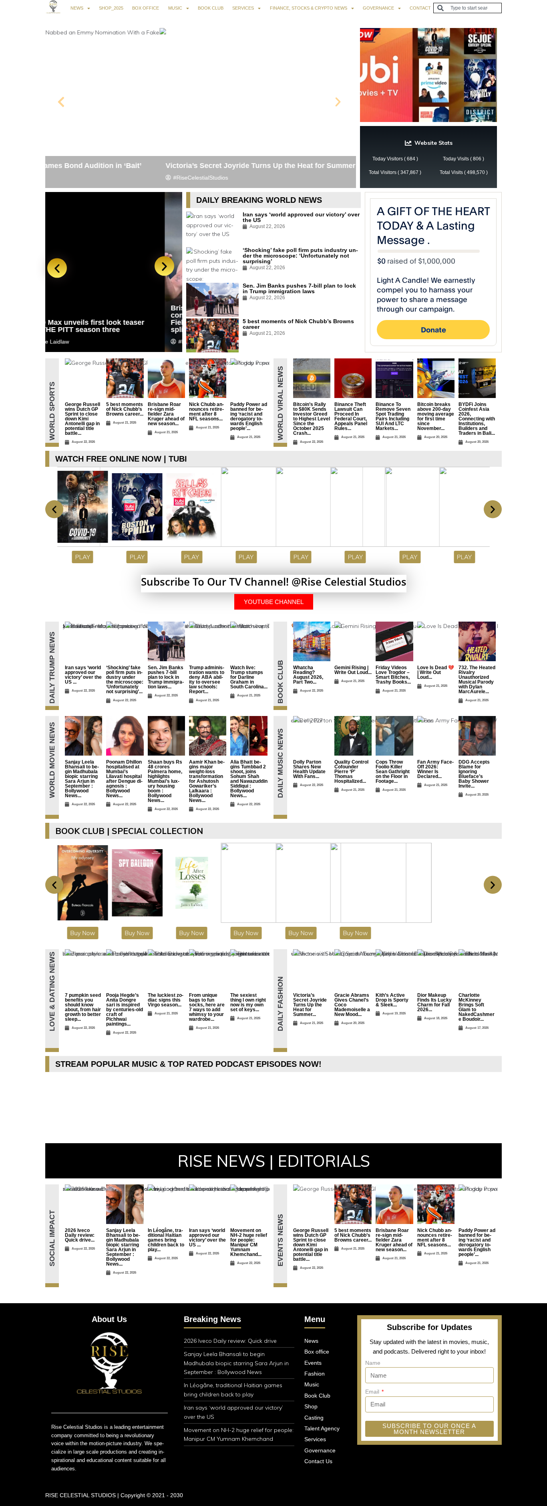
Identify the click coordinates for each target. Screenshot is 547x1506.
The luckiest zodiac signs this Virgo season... (165, 1000)
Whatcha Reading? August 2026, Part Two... (308, 675)
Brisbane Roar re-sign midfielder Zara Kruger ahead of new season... (166, 414)
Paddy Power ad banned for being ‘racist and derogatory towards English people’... (248, 416)
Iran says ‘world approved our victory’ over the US (301, 217)
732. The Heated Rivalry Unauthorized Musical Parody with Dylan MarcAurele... (477, 679)
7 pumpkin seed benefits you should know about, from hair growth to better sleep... (83, 1007)
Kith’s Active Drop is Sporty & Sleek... (392, 1000)
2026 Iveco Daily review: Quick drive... (80, 1235)
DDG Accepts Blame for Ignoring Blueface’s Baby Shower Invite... (474, 774)
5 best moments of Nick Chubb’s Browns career (298, 324)
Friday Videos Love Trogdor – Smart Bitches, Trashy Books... (393, 675)
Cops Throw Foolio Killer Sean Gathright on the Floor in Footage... (393, 771)
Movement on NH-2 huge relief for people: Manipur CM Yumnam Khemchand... (248, 1242)
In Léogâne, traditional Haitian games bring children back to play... (166, 1240)
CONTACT (420, 8)
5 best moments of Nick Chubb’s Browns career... (124, 409)
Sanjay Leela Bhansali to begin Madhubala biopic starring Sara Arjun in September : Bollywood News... (82, 778)
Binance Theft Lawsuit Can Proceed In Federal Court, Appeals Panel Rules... (350, 416)
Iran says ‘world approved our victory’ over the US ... (83, 675)
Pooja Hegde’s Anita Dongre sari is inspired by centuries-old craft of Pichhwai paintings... (124, 1009)
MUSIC (175, 8)
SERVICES (243, 8)
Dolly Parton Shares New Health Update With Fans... (309, 769)
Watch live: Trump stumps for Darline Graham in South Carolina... (248, 677)
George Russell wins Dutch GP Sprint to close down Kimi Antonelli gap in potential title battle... (82, 419)
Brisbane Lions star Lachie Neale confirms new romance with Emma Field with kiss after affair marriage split (110, 319)
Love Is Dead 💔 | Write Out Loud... (435, 672)
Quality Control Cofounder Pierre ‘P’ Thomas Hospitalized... (351, 771)
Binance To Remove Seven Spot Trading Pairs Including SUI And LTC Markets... (393, 416)
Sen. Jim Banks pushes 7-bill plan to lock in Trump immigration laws (299, 288)
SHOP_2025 (111, 8)
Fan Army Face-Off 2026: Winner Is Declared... (435, 769)
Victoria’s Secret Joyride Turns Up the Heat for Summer (146, 166)
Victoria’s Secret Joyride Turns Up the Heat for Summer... (310, 1004)
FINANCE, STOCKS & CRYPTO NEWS (308, 8)
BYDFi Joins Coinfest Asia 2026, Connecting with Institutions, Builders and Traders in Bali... (477, 419)
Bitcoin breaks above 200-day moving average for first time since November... (435, 416)
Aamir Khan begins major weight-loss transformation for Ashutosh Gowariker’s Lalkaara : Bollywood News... (207, 781)
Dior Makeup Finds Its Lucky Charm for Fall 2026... (434, 1002)
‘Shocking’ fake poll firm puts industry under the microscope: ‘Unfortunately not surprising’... (124, 679)
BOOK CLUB (210, 8)
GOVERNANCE (378, 8)
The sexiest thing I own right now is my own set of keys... (248, 1002)
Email (373, 1391)
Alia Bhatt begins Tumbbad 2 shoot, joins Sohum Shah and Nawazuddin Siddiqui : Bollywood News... (248, 778)
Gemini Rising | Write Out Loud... (353, 670)
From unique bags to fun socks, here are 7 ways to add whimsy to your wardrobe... (207, 1007)
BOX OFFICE (145, 8)
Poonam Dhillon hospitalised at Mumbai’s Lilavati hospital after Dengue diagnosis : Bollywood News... (124, 778)
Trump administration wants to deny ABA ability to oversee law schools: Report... (206, 679)
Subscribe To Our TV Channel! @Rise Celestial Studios (273, 581)
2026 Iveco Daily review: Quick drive (230, 1340)
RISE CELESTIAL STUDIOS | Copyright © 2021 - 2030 (114, 1495)
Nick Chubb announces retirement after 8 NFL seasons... (206, 412)
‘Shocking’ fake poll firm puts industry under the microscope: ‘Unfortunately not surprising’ (300, 255)
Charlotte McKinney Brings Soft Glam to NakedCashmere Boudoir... (477, 1007)
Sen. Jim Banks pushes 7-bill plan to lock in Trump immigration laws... (166, 677)
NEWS (76, 8)
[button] (61, 102)
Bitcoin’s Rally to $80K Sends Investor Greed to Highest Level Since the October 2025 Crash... (311, 419)
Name (372, 1363)
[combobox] (467, 8)
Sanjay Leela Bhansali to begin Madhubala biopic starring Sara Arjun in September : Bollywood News (236, 1363)
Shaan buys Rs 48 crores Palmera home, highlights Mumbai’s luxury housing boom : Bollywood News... (165, 781)
